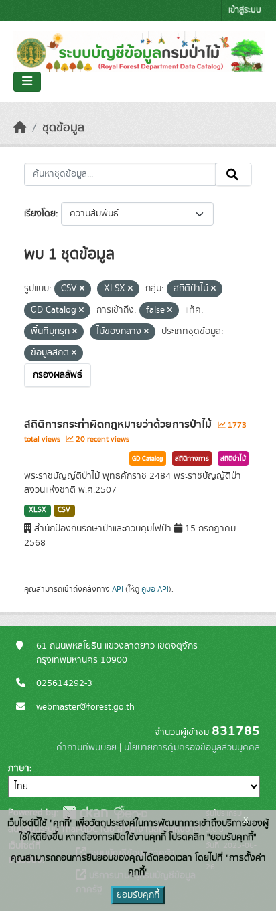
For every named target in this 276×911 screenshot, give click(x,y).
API (117, 589)
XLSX (37, 510)
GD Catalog (147, 458)
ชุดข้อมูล (63, 128)
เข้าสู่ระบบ (244, 10)
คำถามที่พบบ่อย (86, 747)
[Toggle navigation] (27, 82)
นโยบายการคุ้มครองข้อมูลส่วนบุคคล (192, 747)
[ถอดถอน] (82, 289)
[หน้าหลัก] (20, 128)
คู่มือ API (155, 589)
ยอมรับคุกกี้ (138, 895)
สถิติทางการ (192, 458)
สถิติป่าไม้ (233, 458)
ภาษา (18, 768)
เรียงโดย (40, 213)
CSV (64, 510)
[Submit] (233, 175)
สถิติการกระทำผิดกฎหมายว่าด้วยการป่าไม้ (119, 424)
